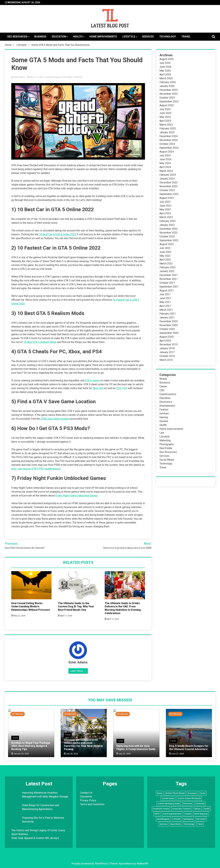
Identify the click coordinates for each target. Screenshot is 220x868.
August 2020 (166, 336)
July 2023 (165, 201)
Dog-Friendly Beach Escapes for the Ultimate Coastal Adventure (188, 747)
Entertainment (167, 405)
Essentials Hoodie (161, 809)
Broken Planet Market (175, 793)
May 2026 (165, 70)
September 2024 (168, 147)
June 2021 (165, 298)
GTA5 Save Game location (55, 418)
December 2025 (168, 89)
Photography (166, 444)
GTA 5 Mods (66, 77)
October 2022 (167, 236)
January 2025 (167, 132)
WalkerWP (142, 863)
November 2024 (168, 140)
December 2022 (168, 228)
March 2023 (166, 217)
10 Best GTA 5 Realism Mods (40, 342)
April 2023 (165, 213)
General (163, 421)
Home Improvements (103, 36)
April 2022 (165, 259)
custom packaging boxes (169, 803)
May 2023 (165, 209)
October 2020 (167, 329)
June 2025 (165, 113)
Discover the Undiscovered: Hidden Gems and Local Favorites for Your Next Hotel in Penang (83, 744)
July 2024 (165, 155)
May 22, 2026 (19, 616)
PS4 (124, 388)
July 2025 (165, 109)
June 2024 (165, 159)
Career (163, 386)
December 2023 (168, 182)
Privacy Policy (88, 800)
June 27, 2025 (177, 754)
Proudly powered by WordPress (90, 863)
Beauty (163, 378)
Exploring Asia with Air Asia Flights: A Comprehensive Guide (135, 747)
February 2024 (167, 174)
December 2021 (168, 275)
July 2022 (165, 248)
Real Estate (165, 448)
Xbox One (98, 388)
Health (77, 36)
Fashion (163, 409)
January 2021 (167, 317)
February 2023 (167, 221)
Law (161, 432)
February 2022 (167, 267)
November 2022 (168, 232)
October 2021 (167, 282)
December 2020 (168, 321)
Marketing (165, 440)
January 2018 (167, 348)
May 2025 (165, 116)
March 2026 (166, 78)
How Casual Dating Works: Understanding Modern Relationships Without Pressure (30, 607)
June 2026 (165, 66)
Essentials (200, 803)
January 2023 (167, 224)
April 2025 (165, 120)
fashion (197, 809)
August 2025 (166, 105)
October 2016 (167, 356)
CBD (161, 390)
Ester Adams (19, 77)
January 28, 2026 (21, 754)
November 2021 (168, 278)
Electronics (165, 401)
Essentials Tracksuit (181, 809)
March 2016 (166, 359)
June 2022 (165, 251)
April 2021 (165, 305)
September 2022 (168, 240)
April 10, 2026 (112, 619)
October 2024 (167, 143)
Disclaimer (86, 796)
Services (148, 36)
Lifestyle (128, 36)
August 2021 (166, 290)
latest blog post (201, 814)
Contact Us (86, 792)
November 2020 (168, 325)
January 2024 (167, 178)
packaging (188, 819)
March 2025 (166, 124)
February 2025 (167, 128)
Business (40, 36)
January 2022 (167, 271)
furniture (164, 413)
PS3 (118, 388)
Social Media (166, 459)
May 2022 (165, 255)
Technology (167, 36)
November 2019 (168, 344)
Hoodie (188, 814)
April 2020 (165, 340)
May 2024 (165, 163)
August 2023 (166, 197)
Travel (186, 36)
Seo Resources (17, 36)
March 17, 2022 (36, 77)
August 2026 (166, 59)
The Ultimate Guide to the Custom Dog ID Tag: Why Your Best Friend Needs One (76, 607)
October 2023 (167, 190)
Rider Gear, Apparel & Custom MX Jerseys (35, 838)
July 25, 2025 (124, 754)
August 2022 (166, 244)
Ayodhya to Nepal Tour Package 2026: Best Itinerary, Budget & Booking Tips (30, 746)
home (157, 814)
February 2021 (167, 313)
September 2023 (168, 194)
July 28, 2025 (72, 754)
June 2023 (165, 205)
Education (59, 36)
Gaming (163, 417)
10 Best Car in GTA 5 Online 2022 (57, 234)
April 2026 (165, 74)
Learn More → (78, 670)
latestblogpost (163, 819)
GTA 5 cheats (92, 380)
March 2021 (166, 309)
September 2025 (168, 101)
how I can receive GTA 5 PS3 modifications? (36, 468)
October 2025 (167, 97)
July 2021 (165, 294)
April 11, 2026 (66, 616)
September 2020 (168, 332)
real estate (201, 819)
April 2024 (165, 167)
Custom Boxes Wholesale (189, 798)
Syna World (176, 824)
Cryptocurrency (167, 394)
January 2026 (167, 86)
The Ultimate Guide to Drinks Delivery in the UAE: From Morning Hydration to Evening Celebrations (123, 608)
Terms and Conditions (92, 804)
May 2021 (165, 302)
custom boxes (168, 798)
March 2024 (166, 170)
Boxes (160, 793)
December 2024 (168, 136)
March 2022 (166, 263)
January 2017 (167, 352)
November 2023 (168, 186)
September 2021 (168, 286)
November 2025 (168, 93)
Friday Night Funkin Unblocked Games (76, 495)
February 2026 (167, 82)
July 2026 (165, 62)
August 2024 (166, 151)
